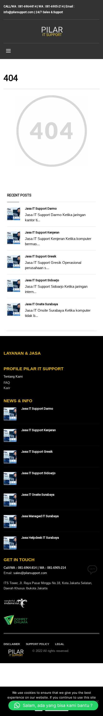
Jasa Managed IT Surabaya (40, 516)
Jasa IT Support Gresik (40, 256)
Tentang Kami (13, 376)
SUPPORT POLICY (37, 644)
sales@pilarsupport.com (30, 573)
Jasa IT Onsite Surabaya (41, 304)
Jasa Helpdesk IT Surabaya (40, 537)
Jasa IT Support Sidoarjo (42, 280)
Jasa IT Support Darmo (41, 208)
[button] (53, 705)
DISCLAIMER (12, 644)
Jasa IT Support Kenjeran (42, 232)
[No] (97, 701)
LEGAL (59, 644)
